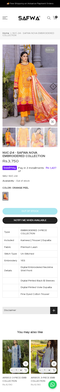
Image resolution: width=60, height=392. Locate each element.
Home (5, 33)
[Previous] (6, 86)
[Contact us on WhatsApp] (52, 384)
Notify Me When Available (30, 220)
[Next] (53, 86)
